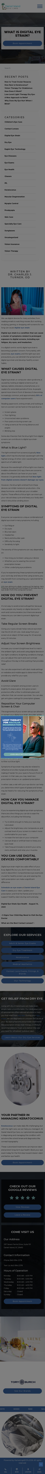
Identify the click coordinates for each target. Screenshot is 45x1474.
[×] (22, 737)
